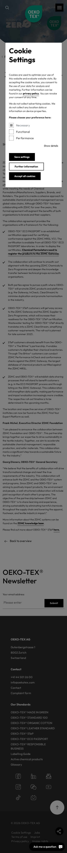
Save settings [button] (21, 157)
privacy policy (31, 93)
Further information (26, 166)
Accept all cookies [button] (24, 176)
